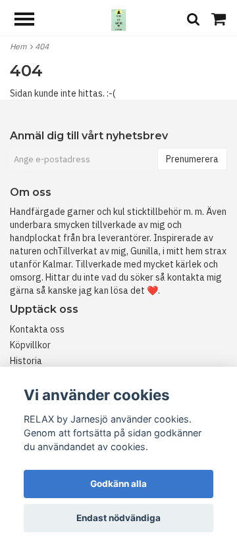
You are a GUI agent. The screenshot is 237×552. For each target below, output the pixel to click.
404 (43, 46)
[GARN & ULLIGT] (118, 19)
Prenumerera (192, 159)
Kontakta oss (37, 329)
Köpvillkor (30, 345)
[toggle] (30, 20)
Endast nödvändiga (118, 518)
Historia (26, 361)
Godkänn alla (118, 483)
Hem (20, 46)
